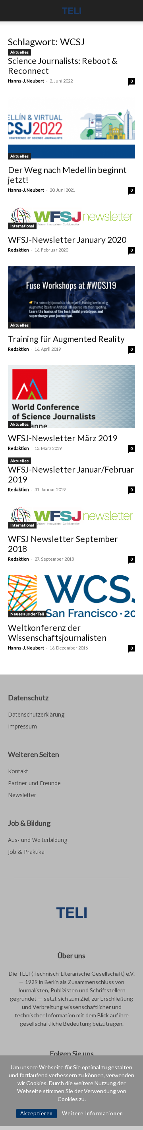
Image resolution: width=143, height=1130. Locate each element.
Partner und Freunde (34, 783)
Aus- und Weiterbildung (37, 840)
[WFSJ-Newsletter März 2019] (71, 396)
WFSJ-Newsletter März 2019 (62, 438)
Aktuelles (19, 52)
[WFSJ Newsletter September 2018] (71, 517)
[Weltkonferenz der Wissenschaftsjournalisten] (71, 596)
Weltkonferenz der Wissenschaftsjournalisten (57, 632)
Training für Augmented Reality (66, 339)
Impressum (22, 726)
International (22, 225)
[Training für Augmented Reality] (71, 297)
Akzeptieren (36, 1113)
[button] (13, 10)
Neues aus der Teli (27, 613)
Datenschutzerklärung (36, 714)
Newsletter (22, 795)
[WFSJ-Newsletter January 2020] (71, 217)
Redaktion (18, 249)
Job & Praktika (26, 851)
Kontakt (18, 771)
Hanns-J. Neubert (26, 80)
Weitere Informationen (92, 1113)
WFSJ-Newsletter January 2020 (67, 239)
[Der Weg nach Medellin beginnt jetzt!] (71, 128)
